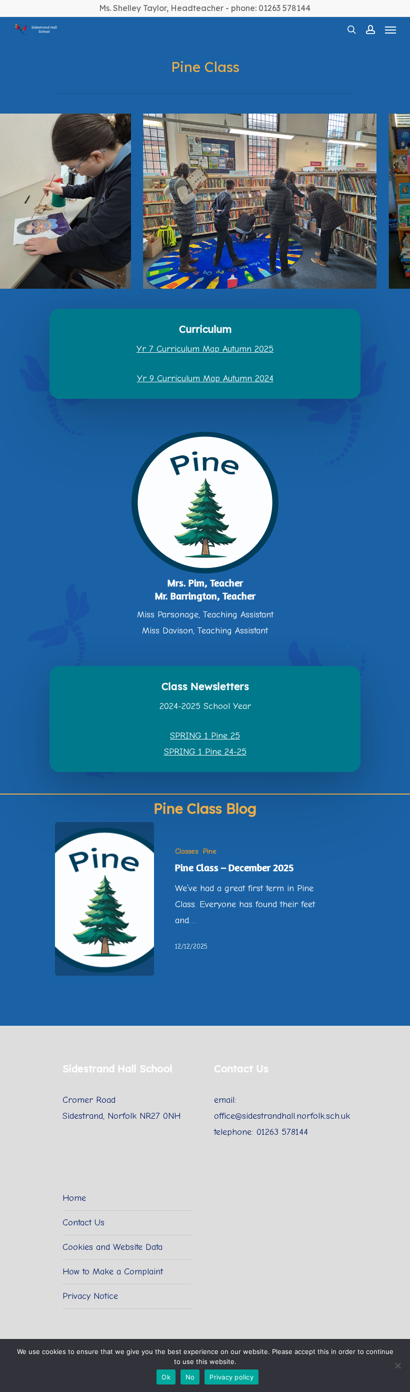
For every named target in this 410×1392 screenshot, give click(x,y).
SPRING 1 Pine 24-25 (205, 752)
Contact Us (83, 1222)
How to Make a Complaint (112, 1271)
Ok (166, 1377)
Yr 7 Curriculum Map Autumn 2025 (205, 349)
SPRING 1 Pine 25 (205, 736)
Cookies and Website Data (112, 1247)
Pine (209, 851)
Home (74, 1198)
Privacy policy (232, 1377)
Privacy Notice (90, 1296)
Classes (186, 851)
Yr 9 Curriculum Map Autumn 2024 (205, 378)
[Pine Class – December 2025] (104, 898)
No (190, 1377)
